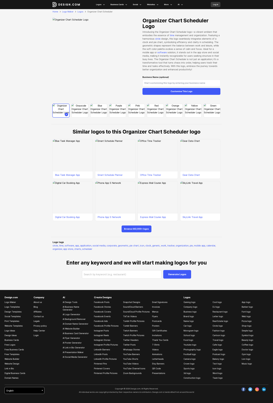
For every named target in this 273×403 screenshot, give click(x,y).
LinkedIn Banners (102, 349)
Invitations (157, 335)
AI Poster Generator (72, 343)
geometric (123, 245)
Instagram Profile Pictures (106, 344)
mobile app (200, 245)
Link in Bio (9, 368)
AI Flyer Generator (71, 338)
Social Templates (13, 316)
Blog (36, 307)
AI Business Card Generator (76, 333)
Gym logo (246, 354)
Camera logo (190, 359)
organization (182, 245)
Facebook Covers (102, 311)
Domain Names (11, 378)
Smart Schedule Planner (110, 175)
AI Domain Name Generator (75, 324)
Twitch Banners (130, 330)
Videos (155, 349)
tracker (171, 245)
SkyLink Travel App (193, 217)
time (172, 35)
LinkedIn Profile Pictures (105, 359)
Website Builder (12, 359)
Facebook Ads (101, 321)
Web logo (246, 316)
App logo (246, 302)
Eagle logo (218, 349)
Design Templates (13, 311)
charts (78, 249)
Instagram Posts (101, 330)
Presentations (158, 373)
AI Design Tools (70, 302)
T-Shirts (156, 344)
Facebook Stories (102, 307)
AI (178, 4)
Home (55, 11)
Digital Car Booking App (67, 217)
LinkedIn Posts (101, 354)
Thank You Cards (160, 340)
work (164, 245)
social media (99, 245)
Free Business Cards (14, 349)
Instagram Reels (101, 335)
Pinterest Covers (102, 368)
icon (142, 245)
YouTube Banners (131, 354)
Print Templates (12, 321)
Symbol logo (248, 335)
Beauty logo (247, 340)
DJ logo (216, 307)
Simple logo (247, 330)
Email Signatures (159, 302)
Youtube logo (190, 344)
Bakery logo (218, 359)
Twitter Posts (129, 344)
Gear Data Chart (191, 175)
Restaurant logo (220, 311)
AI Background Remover (74, 319)
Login (36, 335)
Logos (98, 4)
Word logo (217, 373)
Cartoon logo (219, 335)
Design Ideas (11, 335)
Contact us (39, 316)
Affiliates (38, 311)
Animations (157, 354)
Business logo (190, 311)
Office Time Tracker (150, 175)
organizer (58, 249)
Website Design (12, 363)
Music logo (247, 363)
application (86, 245)
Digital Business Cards (15, 373)
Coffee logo (247, 344)
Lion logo (246, 359)
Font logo (246, 311)
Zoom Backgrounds (132, 373)
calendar (211, 245)
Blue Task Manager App (67, 175)
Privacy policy (40, 326)
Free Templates (12, 354)
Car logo (188, 326)
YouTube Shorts (130, 359)
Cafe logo (217, 344)
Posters (155, 326)
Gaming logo (190, 302)
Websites (151, 4)
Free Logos (10, 344)
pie (191, 245)
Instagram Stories (102, 340)
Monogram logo (191, 330)
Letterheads (158, 359)
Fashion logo (219, 330)
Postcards (157, 321)
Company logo (190, 307)
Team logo (218, 378)
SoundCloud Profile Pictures (136, 311)
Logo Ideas (10, 330)
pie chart (134, 245)
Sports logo (189, 368)
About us (38, 302)
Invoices (156, 307)
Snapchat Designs (131, 302)
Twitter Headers (130, 340)
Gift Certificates (159, 330)
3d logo (187, 373)
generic (156, 245)
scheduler (87, 249)
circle (158, 38)
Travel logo (218, 340)
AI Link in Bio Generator (74, 347)
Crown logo (189, 363)
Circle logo (218, 326)
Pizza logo (247, 321)
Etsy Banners (158, 363)
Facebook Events (102, 316)
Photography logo (192, 349)
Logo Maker (68, 11)
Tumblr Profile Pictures (133, 321)
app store (68, 249)
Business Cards (117, 4)
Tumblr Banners (130, 326)
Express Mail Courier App (153, 217)
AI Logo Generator (71, 314)
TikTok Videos (130, 316)
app (77, 245)
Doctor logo (247, 349)
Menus (155, 311)
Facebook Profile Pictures (106, 326)
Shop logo (247, 326)
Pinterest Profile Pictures (105, 373)
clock (148, 245)
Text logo (217, 363)
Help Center (39, 330)
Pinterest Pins (100, 363)
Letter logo (218, 316)
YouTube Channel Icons (134, 368)
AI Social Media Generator (75, 357)
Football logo (190, 354)
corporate (112, 245)
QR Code (156, 368)
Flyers (155, 316)
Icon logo (217, 368)
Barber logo (247, 307)
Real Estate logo (220, 321)
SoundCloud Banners (133, 307)
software (162, 52)
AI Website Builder (71, 328)
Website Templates (14, 326)
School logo (189, 335)
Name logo (189, 321)
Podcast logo (219, 354)
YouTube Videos (131, 363)
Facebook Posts (101, 302)
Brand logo (189, 316)
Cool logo (217, 302)
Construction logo (192, 378)
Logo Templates (12, 307)
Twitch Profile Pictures (133, 335)
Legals (37, 321)
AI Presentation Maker (73, 352)
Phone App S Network (109, 217)
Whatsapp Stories (131, 349)
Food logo (188, 340)
